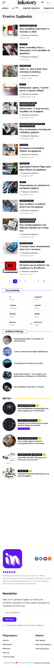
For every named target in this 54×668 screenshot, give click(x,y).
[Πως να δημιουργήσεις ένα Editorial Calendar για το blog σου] (10, 224)
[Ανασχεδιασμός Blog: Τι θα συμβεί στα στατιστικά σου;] (7, 339)
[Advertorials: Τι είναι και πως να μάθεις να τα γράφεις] (10, 108)
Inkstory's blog (24, 454)
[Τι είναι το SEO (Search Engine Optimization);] (7, 351)
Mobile (22, 243)
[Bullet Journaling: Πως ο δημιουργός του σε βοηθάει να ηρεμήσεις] (10, 49)
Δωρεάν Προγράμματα (26, 405)
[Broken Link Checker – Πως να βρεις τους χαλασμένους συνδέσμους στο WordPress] (7, 375)
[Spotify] (39, 315)
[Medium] (15, 315)
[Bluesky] (15, 324)
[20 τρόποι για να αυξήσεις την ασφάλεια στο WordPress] (10, 267)
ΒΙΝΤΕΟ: (7, 398)
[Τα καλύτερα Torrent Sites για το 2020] (7, 363)
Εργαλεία (41, 124)
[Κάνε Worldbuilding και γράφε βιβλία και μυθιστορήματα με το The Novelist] (9, 408)
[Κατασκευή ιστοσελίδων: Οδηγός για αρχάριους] (10, 150)
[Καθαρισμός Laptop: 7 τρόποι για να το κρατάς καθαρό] (10, 89)
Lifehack (23, 44)
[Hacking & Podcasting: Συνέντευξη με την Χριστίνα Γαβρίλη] (9, 473)
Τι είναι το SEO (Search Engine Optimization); (31, 352)
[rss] (39, 324)
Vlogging (23, 25)
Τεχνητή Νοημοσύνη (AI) (27, 420)
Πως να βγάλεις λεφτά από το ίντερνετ (29, 387)
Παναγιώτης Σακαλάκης (30, 35)
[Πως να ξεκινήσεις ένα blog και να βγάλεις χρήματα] (10, 129)
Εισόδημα (32, 25)
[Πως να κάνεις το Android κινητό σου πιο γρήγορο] (10, 206)
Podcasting (24, 163)
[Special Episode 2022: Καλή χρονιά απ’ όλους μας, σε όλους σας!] (9, 457)
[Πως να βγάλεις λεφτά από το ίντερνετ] (7, 386)
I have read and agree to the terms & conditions (24, 625)
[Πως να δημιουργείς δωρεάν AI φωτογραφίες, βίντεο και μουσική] (9, 440)
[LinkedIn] (39, 307)
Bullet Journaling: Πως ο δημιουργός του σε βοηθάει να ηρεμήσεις (35, 50)
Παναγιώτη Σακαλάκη (42, 663)
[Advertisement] (27, 513)
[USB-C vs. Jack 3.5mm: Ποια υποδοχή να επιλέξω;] (10, 71)
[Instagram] (39, 298)
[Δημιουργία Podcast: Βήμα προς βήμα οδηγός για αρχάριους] (10, 169)
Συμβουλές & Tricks (27, 105)
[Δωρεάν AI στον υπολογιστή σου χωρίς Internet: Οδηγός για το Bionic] (9, 424)
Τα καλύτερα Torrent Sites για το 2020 (28, 363)
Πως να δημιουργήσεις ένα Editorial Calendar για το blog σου (34, 228)
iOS (29, 65)
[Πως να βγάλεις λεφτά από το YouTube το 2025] (10, 31)
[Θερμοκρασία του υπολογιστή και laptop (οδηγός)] (10, 187)
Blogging (23, 103)
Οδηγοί (22, 84)
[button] (5, 3)
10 (44, 281)
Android (23, 65)
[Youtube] (15, 307)
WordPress (24, 261)
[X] (15, 298)
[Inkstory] (27, 2)
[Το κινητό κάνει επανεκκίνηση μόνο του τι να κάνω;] (10, 248)
